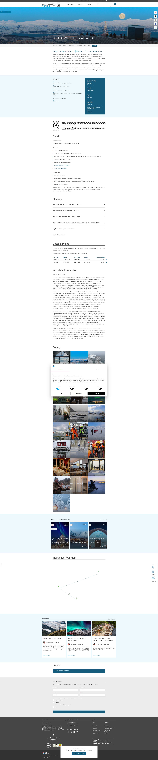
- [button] (1, 565)
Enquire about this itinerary (61, 670)
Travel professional (59, 700)
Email (82, 692)
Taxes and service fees (60, 168)
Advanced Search (113, 6)
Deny (61, 393)
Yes (56, 706)
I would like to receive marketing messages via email (63, 704)
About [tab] (97, 369)
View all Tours (103, 520)
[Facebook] (155, 23)
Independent (89, 102)
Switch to (79, 753)
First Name (56, 687)
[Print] (155, 20)
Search (115, 4)
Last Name (83, 687)
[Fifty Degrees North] (49, 5)
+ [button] (1, 564)
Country (55, 692)
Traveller (57, 702)
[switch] (72, 389)
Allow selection (79, 393)
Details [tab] (79, 369)
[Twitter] (155, 27)
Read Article (46, 655)
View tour (60, 535)
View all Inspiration (111, 619)
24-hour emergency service (61, 165)
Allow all (97, 393)
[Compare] (155, 16)
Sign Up (79, 711)
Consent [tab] (60, 369)
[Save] (155, 12)
